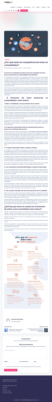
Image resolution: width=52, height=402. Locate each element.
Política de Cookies (7, 391)
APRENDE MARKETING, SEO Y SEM (10, 385)
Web (35, 361)
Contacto (5, 389)
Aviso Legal (5, 387)
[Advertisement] (26, 21)
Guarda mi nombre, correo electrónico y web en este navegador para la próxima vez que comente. (23, 366)
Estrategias (7, 59)
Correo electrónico (24, 361)
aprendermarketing (17, 319)
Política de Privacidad (7, 392)
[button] (24, 10)
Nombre (6, 361)
